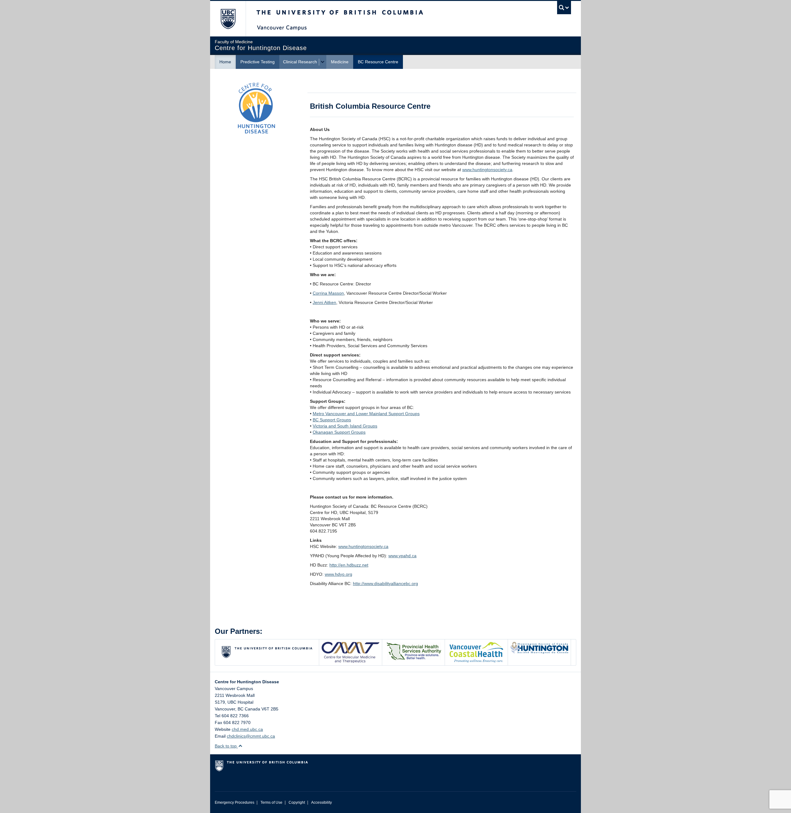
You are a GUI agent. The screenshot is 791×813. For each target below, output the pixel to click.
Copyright (297, 802)
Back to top (226, 745)
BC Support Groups (332, 419)
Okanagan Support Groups (339, 432)
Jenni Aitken (324, 302)
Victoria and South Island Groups (345, 425)
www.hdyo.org (338, 574)
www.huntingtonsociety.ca (487, 169)
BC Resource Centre (378, 61)
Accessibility (321, 802)
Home (225, 61)
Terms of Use (271, 802)
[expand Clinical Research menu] (322, 62)
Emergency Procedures (234, 802)
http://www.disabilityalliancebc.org (385, 583)
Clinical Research (300, 61)
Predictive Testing (257, 61)
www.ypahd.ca (402, 555)
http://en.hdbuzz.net (348, 564)
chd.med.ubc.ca (247, 729)
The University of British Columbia (228, 18)
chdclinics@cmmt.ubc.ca (251, 736)
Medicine (340, 61)
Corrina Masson (328, 293)
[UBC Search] (564, 7)
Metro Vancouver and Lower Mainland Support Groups (366, 413)
